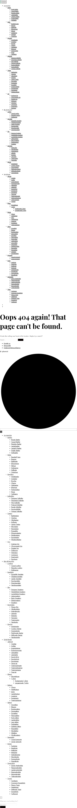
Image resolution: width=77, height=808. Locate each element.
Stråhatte (13, 34)
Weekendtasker (15, 92)
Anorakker (14, 228)
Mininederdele (15, 286)
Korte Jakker (14, 239)
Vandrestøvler (14, 173)
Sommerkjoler (14, 273)
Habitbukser (14, 216)
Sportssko (10, 146)
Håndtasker (14, 76)
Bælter (9, 7)
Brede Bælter (14, 9)
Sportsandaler (14, 126)
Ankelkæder (14, 40)
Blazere (13, 230)
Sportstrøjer (14, 192)
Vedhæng (14, 54)
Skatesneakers (15, 142)
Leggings (13, 221)
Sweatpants (14, 223)
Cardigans (14, 291)
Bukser (9, 212)
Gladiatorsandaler (16, 122)
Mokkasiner (14, 117)
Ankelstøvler (14, 164)
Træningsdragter (15, 196)
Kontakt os (7, 343)
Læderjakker (14, 241)
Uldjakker (13, 251)
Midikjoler (13, 266)
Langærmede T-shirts (20, 210)
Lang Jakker (14, 243)
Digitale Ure (14, 99)
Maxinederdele (15, 284)
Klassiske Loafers (15, 115)
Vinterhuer (14, 36)
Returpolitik (7, 346)
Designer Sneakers (16, 133)
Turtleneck (14, 302)
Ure (8, 94)
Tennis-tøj (13, 194)
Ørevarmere (14, 29)
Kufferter (13, 77)
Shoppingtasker (15, 86)
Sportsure (13, 108)
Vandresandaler (15, 129)
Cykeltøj (13, 178)
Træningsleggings (16, 198)
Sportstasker (14, 90)
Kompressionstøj (15, 183)
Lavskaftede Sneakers (17, 137)
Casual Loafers (15, 113)
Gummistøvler (15, 167)
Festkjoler (13, 262)
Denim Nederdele (16, 278)
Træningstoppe (15, 199)
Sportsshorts (14, 190)
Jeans (12, 217)
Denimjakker (14, 234)
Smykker (10, 38)
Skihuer (13, 31)
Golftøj (13, 180)
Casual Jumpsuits (15, 257)
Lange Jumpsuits (15, 259)
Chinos (13, 214)
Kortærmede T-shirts (20, 208)
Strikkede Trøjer (15, 298)
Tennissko (13, 156)
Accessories (7, 5)
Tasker (9, 70)
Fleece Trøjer (14, 295)
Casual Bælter (14, 11)
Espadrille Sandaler (16, 120)
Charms (13, 45)
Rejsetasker (14, 83)
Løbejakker (14, 185)
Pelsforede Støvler (16, 169)
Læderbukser (14, 219)
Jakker (9, 226)
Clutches (13, 74)
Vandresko (14, 160)
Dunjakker (13, 235)
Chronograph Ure (15, 97)
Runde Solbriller (15, 65)
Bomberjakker (14, 232)
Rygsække (14, 85)
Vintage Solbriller (15, 68)
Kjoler (9, 260)
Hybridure (13, 103)
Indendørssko (14, 151)
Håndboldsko (14, 149)
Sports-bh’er (14, 189)
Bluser (9, 203)
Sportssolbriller (15, 67)
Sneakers (13, 144)
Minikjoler (13, 268)
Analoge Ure (14, 95)
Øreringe (13, 49)
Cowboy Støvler (15, 165)
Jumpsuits (10, 255)
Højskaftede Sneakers (17, 135)
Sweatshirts (14, 300)
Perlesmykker (14, 50)
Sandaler (10, 119)
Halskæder (14, 47)
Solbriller (10, 56)
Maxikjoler (14, 264)
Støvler (9, 162)
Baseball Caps (15, 24)
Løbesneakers (14, 138)
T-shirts (13, 207)
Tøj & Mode (7, 174)
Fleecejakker (14, 237)
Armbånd (13, 42)
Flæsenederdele (15, 280)
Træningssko (14, 158)
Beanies (13, 25)
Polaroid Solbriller (15, 63)
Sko (8, 131)
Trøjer (9, 289)
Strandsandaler (15, 128)
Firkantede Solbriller (16, 59)
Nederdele (10, 277)
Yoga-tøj (13, 201)
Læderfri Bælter (15, 16)
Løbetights (14, 187)
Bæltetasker (14, 72)
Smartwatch (14, 106)
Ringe (12, 52)
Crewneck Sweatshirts (17, 293)
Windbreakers (15, 253)
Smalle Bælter (14, 18)
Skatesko (13, 155)
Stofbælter (14, 20)
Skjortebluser (14, 205)
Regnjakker (14, 248)
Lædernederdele (15, 282)
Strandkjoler (14, 275)
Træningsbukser (15, 225)
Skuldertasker (14, 88)
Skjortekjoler (14, 271)
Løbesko (13, 153)
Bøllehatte (13, 27)
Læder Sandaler (15, 124)
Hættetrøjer (14, 296)
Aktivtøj (9, 176)
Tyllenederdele (15, 287)
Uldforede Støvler (15, 171)
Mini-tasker (14, 81)
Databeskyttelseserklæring (12, 348)
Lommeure (14, 104)
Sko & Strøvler (8, 110)
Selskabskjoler (14, 269)
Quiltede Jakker (15, 246)
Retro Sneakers (15, 140)
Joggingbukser (15, 181)
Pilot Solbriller (14, 61)
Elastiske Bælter (15, 13)
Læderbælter (14, 15)
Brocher (13, 43)
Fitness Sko (14, 147)
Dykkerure (13, 101)
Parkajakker (14, 244)
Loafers (9, 112)
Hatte (9, 22)
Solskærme (14, 33)
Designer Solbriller (16, 58)
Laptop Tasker (14, 79)
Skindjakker (14, 250)
